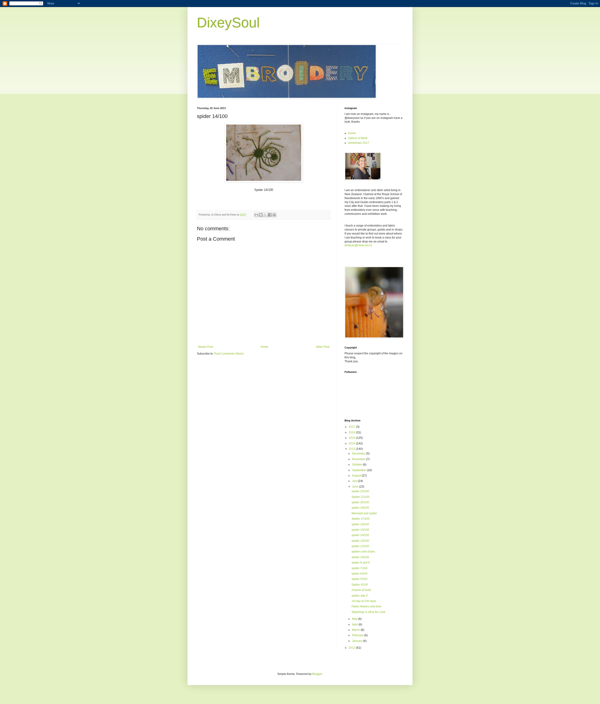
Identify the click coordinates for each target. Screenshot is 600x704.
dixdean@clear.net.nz (358, 245)
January (357, 641)
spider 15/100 (360, 529)
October (357, 464)
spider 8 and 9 (361, 562)
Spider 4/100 (360, 584)
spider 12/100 (360, 546)
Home (264, 346)
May (355, 619)
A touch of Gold (361, 590)
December (359, 453)
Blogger (317, 674)
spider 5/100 (360, 579)
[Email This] (256, 214)
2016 (352, 432)
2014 (352, 443)
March (356, 630)
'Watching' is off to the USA (368, 612)
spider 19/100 (360, 507)
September (359, 470)
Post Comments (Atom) (229, 353)
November (359, 459)
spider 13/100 (360, 540)
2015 (352, 437)
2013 (352, 448)
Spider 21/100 (361, 497)
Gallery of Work (358, 138)
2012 (352, 647)
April (355, 624)
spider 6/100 (360, 573)
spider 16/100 (360, 524)
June (355, 486)
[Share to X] (265, 214)
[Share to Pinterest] (274, 214)
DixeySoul (228, 22)
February (358, 635)
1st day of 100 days (364, 601)
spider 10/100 (360, 557)
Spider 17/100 (361, 518)
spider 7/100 (360, 568)
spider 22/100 (360, 491)
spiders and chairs (363, 551)
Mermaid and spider (364, 513)
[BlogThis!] (261, 214)
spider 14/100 (360, 535)
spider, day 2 (360, 595)
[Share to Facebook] (269, 214)
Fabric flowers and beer (367, 606)
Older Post (322, 346)
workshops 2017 (358, 142)
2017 (352, 426)
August (357, 475)
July (355, 481)
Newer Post (205, 346)
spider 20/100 (360, 502)
